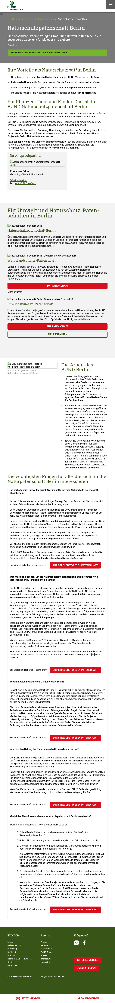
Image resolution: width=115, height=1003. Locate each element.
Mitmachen (12, 942)
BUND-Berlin (14, 19)
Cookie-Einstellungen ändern (19, 976)
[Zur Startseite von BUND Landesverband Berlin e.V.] (11, 4)
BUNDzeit (11, 952)
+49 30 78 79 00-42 (25, 183)
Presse (44, 942)
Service (10, 962)
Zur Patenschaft (57, 285)
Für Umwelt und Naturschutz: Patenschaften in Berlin (39, 52)
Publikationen (47, 949)
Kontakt (44, 955)
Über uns (11, 955)
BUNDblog (12, 949)
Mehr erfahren (57, 334)
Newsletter (45, 962)
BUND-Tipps (46, 952)
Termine (44, 945)
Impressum (46, 959)
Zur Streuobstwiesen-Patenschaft (75, 565)
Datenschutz (12, 965)
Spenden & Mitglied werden (39, 19)
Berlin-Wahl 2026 (14, 945)
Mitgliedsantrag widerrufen (52, 976)
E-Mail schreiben (18, 180)
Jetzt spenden (30, 998)
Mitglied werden (88, 998)
